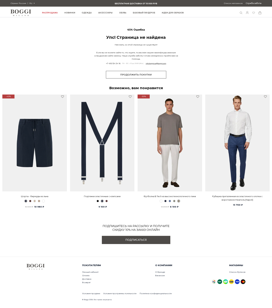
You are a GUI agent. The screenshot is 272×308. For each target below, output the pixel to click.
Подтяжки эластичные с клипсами (102, 196)
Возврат (86, 282)
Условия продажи (91, 293)
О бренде (160, 272)
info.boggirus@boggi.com (156, 63)
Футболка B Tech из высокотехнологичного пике (170, 196)
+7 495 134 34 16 (113, 63)
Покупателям (91, 265)
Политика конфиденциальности (156, 293)
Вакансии (160, 275)
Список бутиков (237, 272)
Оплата (85, 275)
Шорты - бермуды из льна (34, 196)
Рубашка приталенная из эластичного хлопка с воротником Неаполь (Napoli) (237, 198)
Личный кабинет (90, 272)
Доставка (86, 279)
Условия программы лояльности (119, 293)
